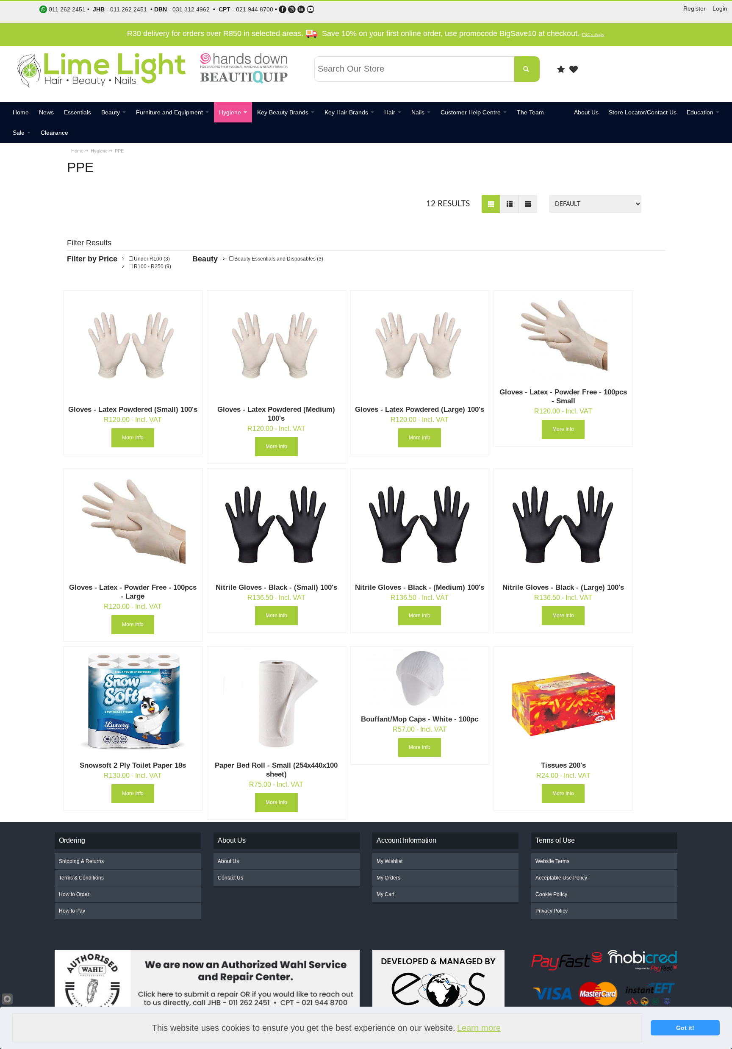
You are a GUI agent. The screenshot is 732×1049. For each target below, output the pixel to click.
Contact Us (230, 878)
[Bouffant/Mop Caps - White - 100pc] (419, 678)
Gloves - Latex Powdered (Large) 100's (419, 409)
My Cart (385, 894)
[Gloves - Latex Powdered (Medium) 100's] (276, 346)
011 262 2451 (128, 9)
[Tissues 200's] (563, 702)
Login (720, 8)
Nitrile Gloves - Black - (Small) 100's (276, 587)
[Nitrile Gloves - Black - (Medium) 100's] (419, 524)
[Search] (527, 69)
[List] (509, 204)
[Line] (527, 204)
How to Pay (72, 911)
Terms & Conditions (81, 878)
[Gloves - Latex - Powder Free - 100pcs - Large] (132, 524)
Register (694, 8)
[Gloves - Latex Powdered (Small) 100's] (132, 346)
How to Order (74, 894)
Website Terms (552, 861)
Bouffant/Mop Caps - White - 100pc (419, 719)
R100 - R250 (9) (152, 266)
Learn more (479, 1027)
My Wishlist (389, 861)
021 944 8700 (254, 9)
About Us (228, 861)
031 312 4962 (191, 9)
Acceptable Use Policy (561, 878)
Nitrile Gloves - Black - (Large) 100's (563, 587)
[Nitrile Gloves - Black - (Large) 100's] (563, 524)
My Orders (388, 878)
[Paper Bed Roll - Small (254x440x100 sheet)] (276, 702)
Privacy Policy (551, 911)
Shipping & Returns (81, 861)
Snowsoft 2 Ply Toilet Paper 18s (133, 765)
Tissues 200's (563, 765)
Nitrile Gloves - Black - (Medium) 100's (419, 587)
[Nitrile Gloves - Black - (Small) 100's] (276, 524)
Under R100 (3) (151, 259)
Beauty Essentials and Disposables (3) (278, 259)
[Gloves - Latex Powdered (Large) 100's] (419, 346)
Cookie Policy (551, 894)
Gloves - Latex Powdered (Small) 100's (132, 409)
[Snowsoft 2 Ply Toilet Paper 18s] (132, 702)
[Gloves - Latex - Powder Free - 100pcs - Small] (563, 337)
